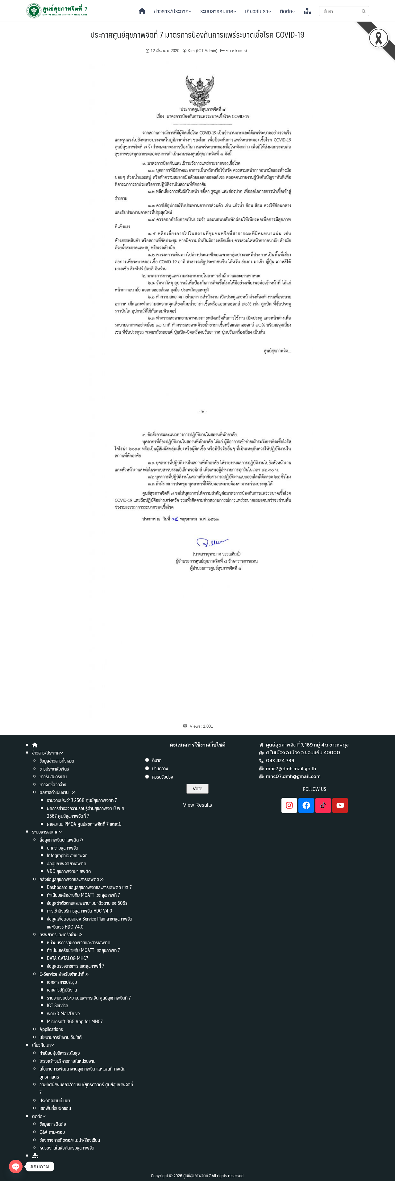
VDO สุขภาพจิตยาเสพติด (69, 871)
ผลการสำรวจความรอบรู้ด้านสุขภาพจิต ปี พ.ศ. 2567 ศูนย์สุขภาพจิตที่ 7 (86, 812)
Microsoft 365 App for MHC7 (75, 1021)
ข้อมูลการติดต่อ (53, 1124)
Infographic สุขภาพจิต (67, 855)
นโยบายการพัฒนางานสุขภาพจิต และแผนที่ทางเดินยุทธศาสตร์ (82, 1072)
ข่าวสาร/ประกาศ (171, 11)
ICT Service (57, 1005)
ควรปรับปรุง (162, 776)
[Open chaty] (16, 1166)
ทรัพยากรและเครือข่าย (58, 934)
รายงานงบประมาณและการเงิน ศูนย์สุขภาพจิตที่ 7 (89, 997)
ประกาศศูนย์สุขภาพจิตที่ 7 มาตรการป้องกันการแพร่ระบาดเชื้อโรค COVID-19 (197, 34)
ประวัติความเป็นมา (55, 1100)
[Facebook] (306, 805)
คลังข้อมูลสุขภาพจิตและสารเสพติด (70, 879)
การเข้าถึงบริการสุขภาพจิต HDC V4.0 (79, 910)
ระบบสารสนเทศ (216, 11)
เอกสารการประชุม (62, 982)
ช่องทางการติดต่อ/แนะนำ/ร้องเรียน (70, 1140)
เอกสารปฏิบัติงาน (62, 989)
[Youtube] (340, 805)
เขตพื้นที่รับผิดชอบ (55, 1108)
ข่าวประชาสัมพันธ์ (54, 768)
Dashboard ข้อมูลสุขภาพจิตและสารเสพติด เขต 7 (89, 887)
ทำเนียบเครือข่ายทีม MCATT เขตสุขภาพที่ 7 (83, 895)
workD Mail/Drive (63, 1013)
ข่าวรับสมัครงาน (53, 776)
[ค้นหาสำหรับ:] (344, 11)
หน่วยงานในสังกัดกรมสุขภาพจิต (67, 1147)
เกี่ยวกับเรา (256, 11)
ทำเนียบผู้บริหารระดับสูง (60, 1053)
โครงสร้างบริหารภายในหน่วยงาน (67, 1061)
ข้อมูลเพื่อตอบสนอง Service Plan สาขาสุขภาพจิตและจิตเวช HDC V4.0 (89, 922)
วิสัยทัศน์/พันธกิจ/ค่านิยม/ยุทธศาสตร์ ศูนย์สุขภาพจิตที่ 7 (86, 1088)
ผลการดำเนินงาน (55, 792)
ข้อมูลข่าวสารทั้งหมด (57, 760)
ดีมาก (156, 760)
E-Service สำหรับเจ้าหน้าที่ (62, 974)
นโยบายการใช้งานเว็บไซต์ (61, 1037)
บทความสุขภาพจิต (62, 847)
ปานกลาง (160, 768)
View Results (197, 805)
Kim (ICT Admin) (202, 50)
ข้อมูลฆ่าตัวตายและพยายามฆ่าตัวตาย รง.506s (87, 903)
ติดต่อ (286, 11)
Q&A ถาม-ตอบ (52, 1132)
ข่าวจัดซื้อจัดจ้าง (53, 784)
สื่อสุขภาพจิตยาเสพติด (59, 839)
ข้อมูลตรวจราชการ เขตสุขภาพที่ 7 (75, 966)
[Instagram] (289, 805)
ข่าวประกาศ (236, 50)
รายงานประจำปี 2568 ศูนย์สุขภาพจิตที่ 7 (82, 800)
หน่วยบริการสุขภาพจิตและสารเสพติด (78, 942)
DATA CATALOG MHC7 (67, 958)
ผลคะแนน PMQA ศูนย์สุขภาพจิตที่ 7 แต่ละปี (84, 824)
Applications (51, 1029)
